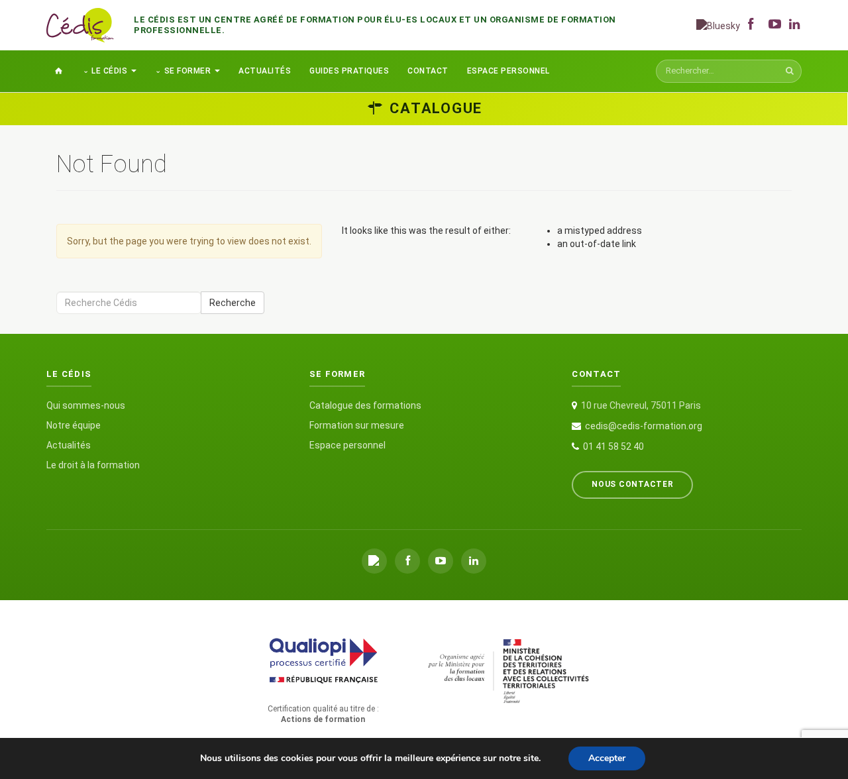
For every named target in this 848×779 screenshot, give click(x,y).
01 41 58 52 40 (613, 446)
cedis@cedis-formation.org (643, 426)
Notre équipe (73, 425)
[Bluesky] (718, 25)
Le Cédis (109, 71)
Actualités (264, 71)
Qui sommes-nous (85, 405)
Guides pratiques (349, 71)
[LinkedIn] (473, 561)
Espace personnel (508, 71)
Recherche (232, 302)
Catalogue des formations (365, 405)
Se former (187, 71)
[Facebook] (407, 561)
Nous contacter (632, 484)
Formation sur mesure (356, 425)
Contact (428, 71)
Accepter (606, 758)
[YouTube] (440, 561)
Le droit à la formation (93, 465)
